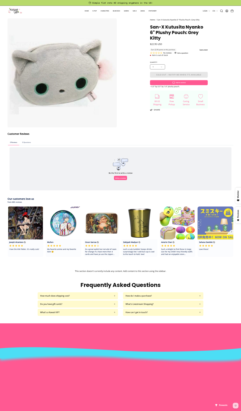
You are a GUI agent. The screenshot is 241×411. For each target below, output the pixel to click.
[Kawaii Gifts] (15, 11)
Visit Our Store (118, 366)
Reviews (115, 386)
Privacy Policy (71, 386)
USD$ (205, 11)
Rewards (69, 370)
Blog (113, 382)
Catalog (68, 378)
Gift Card (115, 378)
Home (152, 20)
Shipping (115, 374)
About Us (69, 366)
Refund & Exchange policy (77, 374)
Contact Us (116, 370)
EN (214, 11)
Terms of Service (73, 382)
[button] (95, 11)
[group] (120, 3)
